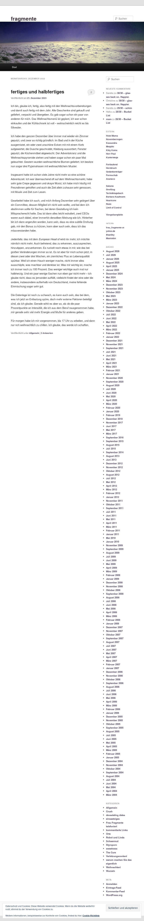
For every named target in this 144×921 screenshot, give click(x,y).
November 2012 (114, 467)
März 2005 (111, 750)
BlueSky (110, 234)
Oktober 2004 (113, 768)
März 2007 (111, 660)
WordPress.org (114, 895)
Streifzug (110, 189)
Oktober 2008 (113, 590)
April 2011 (111, 523)
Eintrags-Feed (113, 887)
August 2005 (112, 731)
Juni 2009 (111, 560)
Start (14, 67)
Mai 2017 (111, 430)
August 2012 (112, 474)
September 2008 (114, 593)
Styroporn (111, 844)
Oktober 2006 (113, 679)
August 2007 (112, 642)
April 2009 (111, 567)
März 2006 (111, 705)
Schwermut (112, 841)
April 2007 (111, 657)
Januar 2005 (112, 757)
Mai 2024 (111, 277)
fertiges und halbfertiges (37, 91)
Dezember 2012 (114, 463)
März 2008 (111, 616)
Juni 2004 (111, 783)
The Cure (111, 852)
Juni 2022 (111, 318)
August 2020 (112, 385)
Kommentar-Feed (115, 891)
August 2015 (112, 444)
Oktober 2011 (113, 504)
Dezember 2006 (114, 671)
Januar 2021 (112, 374)
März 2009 (111, 571)
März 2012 (111, 489)
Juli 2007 (111, 646)
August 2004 (112, 776)
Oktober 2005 (113, 724)
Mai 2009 (111, 564)
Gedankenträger (114, 171)
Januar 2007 (112, 668)
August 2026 (112, 251)
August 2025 (112, 262)
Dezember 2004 (114, 761)
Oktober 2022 (113, 310)
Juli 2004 (111, 779)
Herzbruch (111, 168)
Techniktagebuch (114, 193)
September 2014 (114, 452)
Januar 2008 (112, 623)
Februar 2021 (113, 370)
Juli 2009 (111, 556)
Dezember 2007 (114, 627)
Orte (108, 833)
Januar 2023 (112, 303)
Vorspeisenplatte (114, 214)
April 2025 (111, 266)
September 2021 (114, 348)
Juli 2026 (111, 255)
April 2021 (111, 363)
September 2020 (114, 381)
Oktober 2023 (113, 292)
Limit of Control (113, 207)
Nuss (108, 203)
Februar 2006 (113, 709)
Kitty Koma (111, 150)
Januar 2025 (112, 270)
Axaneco (110, 178)
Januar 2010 (112, 541)
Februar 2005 (113, 753)
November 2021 (114, 344)
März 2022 (111, 329)
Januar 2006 (112, 712)
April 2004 (111, 791)
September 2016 (114, 437)
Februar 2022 (113, 333)
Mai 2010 (111, 538)
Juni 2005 (111, 739)
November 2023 (114, 288)
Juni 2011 (111, 515)
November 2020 (114, 378)
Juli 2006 (111, 690)
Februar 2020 (113, 407)
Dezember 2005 (114, 716)
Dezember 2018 (114, 418)
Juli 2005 (111, 735)
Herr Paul (111, 153)
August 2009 (112, 552)
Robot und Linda (115, 837)
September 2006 (114, 683)
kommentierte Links (117, 830)
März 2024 (111, 281)
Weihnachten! (113, 867)
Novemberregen (114, 139)
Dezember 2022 (114, 307)
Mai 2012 (111, 482)
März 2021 (111, 366)
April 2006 (111, 701)
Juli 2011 (111, 511)
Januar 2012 (112, 497)
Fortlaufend (111, 164)
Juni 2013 (111, 459)
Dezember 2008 (114, 582)
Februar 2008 (113, 619)
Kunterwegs (112, 157)
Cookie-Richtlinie (91, 915)
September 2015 (114, 441)
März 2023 (111, 299)
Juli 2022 (111, 314)
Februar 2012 (113, 493)
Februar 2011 (113, 530)
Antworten (47, 333)
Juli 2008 (111, 601)
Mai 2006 (111, 698)
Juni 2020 (111, 392)
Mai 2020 (111, 396)
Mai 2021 (111, 359)
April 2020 (111, 400)
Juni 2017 (111, 426)
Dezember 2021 (114, 340)
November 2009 (114, 545)
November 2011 (114, 500)
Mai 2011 (111, 519)
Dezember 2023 (114, 284)
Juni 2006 (111, 694)
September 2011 (114, 508)
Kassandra (111, 142)
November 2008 (114, 586)
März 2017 (111, 433)
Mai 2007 (111, 653)
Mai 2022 (111, 322)
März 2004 (111, 794)
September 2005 (114, 727)
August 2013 (112, 456)
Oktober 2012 (113, 471)
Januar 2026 (112, 258)
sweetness (111, 848)
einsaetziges (113, 818)
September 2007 (114, 638)
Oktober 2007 (113, 634)
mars (109, 119)
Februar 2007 (113, 664)
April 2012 (111, 485)
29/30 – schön (124, 108)
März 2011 (111, 526)
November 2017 (114, 422)
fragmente (24, 18)
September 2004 (114, 772)
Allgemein (34, 333)
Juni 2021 (111, 355)
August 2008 (112, 597)
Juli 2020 (111, 389)
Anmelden (111, 884)
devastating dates (115, 815)
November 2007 (114, 631)
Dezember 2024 (114, 273)
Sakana (110, 185)
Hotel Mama (112, 135)
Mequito (110, 146)
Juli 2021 (111, 351)
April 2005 (111, 746)
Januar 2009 (112, 578)
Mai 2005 (111, 742)
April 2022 (111, 325)
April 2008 (111, 612)
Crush (109, 811)
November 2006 (114, 675)
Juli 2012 (111, 478)
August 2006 (112, 686)
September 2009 (114, 549)
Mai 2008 (111, 608)
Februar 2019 (113, 415)
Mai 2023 (111, 296)
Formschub (111, 175)
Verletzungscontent (116, 856)
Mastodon (111, 238)
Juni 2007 (111, 649)
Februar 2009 (113, 575)
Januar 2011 (112, 534)
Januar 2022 (112, 336)
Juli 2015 (111, 448)
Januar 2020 (112, 411)
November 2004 (114, 765)
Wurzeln (110, 871)
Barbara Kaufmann (115, 196)
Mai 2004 (111, 787)
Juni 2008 (111, 604)
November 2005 (114, 720)
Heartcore (111, 200)
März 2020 (111, 403)
